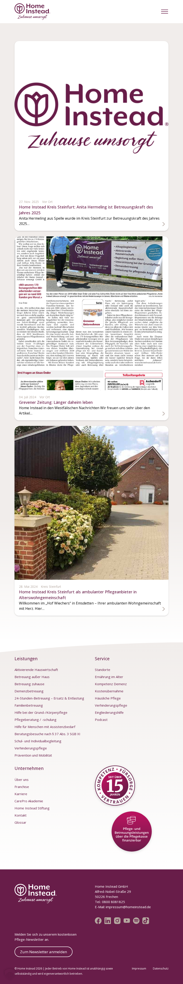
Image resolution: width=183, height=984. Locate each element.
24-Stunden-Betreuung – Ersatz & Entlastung (49, 698)
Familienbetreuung (29, 705)
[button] (164, 11)
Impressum (139, 968)
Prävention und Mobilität (33, 755)
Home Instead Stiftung (32, 808)
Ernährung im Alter (109, 677)
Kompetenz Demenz (111, 684)
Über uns (22, 779)
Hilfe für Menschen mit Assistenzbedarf (45, 726)
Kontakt (21, 815)
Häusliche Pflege (108, 698)
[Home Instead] (32, 11)
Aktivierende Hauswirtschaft (36, 669)
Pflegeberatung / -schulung (35, 719)
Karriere (21, 794)
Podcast (101, 719)
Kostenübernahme (109, 691)
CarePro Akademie (29, 801)
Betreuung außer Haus (32, 677)
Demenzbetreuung (29, 691)
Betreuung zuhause (29, 684)
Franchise (22, 786)
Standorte (102, 669)
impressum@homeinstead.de (128, 907)
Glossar (20, 822)
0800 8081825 (113, 901)
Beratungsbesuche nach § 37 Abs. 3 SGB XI (47, 734)
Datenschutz (160, 968)
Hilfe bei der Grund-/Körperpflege (41, 712)
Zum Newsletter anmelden (43, 951)
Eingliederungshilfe (109, 712)
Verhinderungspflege (31, 748)
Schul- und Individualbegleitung (38, 741)
